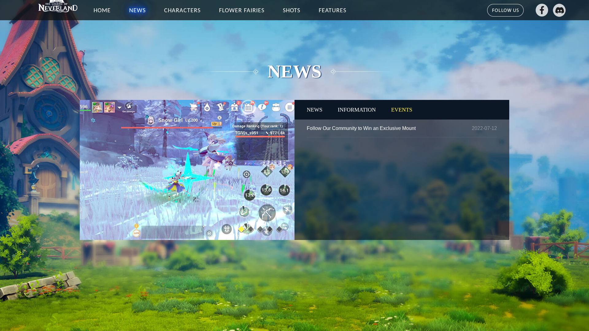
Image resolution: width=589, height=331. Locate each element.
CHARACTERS (182, 11)
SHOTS (291, 11)
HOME (102, 11)
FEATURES (332, 11)
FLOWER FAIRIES (241, 11)
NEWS (137, 11)
